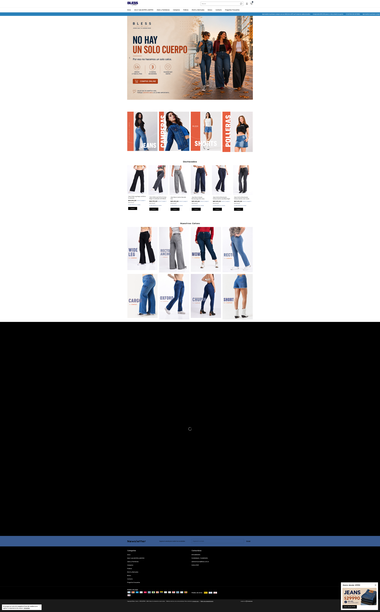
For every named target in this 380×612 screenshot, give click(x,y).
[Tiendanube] (246, 601)
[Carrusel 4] (237, 132)
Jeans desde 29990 (349, 607)
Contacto (219, 10)
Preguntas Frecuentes (232, 10)
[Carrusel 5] (142, 296)
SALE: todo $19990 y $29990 (143, 10)
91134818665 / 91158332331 (199, 558)
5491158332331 (195, 554)
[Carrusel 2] (174, 131)
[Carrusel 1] (142, 131)
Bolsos (210, 10)
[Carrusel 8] (237, 296)
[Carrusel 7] (206, 296)
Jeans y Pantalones (163, 10)
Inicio (129, 10)
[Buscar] (241, 4)
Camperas (176, 10)
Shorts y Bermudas (198, 10)
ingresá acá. (195, 601)
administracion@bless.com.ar (200, 561)
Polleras (185, 10)
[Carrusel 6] (174, 296)
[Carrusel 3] (206, 131)
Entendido (27, 608)
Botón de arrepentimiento (207, 601)
